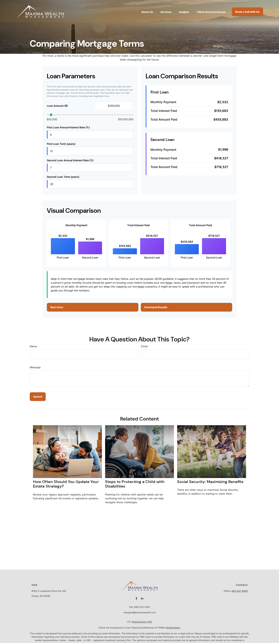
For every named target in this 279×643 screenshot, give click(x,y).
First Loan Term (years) (61, 143)
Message (35, 367)
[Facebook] (136, 598)
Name (33, 346)
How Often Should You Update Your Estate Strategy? (66, 484)
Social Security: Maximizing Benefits (210, 481)
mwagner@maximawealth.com (139, 612)
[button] (147, 12)
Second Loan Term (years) (63, 176)
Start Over (56, 307)
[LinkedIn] (142, 598)
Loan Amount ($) (57, 105)
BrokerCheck (173, 627)
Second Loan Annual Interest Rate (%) (70, 160)
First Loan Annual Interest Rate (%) (68, 127)
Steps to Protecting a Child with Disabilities (134, 484)
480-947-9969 (239, 591)
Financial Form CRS (142, 621)
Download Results (155, 307)
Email (144, 346)
